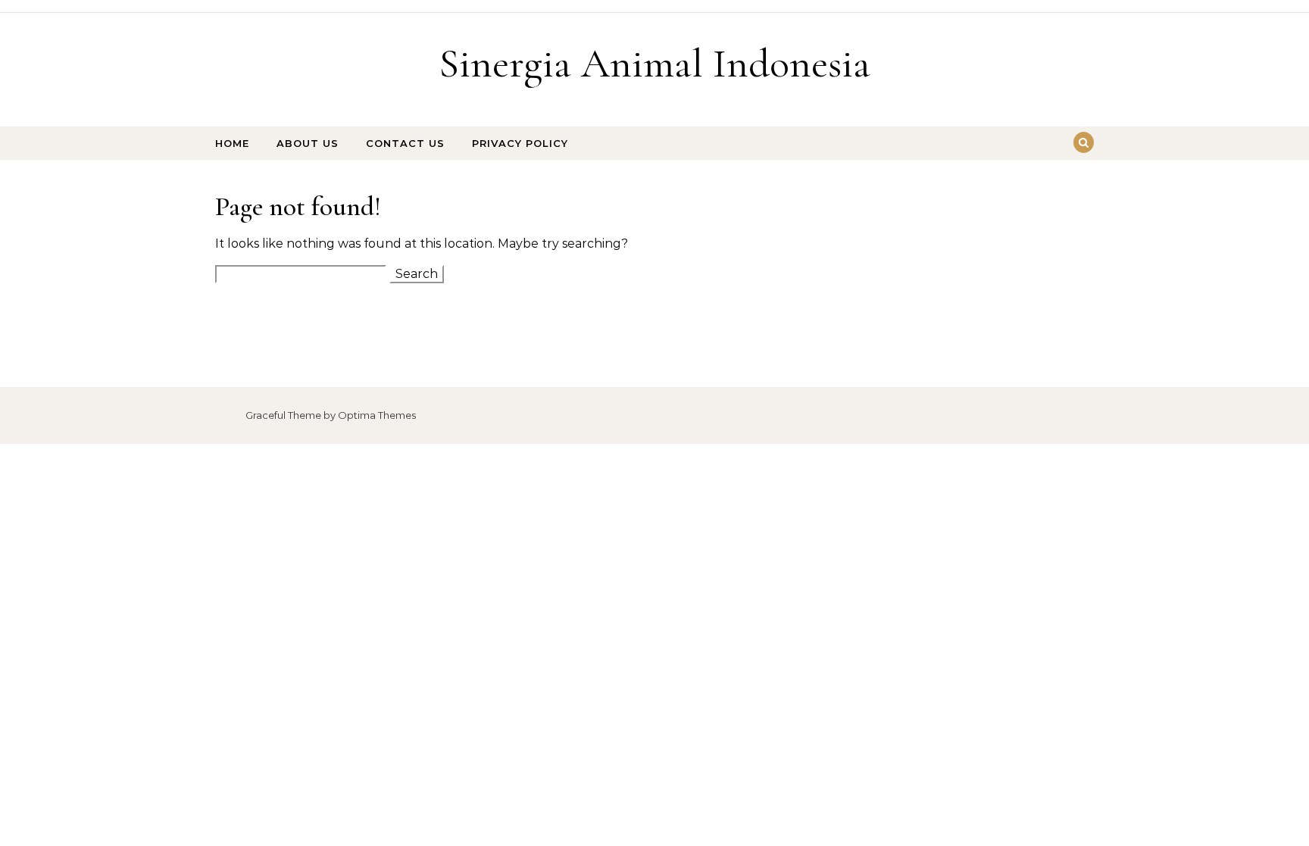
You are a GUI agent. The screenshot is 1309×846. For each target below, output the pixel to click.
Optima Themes (377, 415)
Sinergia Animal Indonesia (654, 63)
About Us (307, 143)
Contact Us (405, 143)
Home (232, 143)
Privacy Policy (520, 143)
